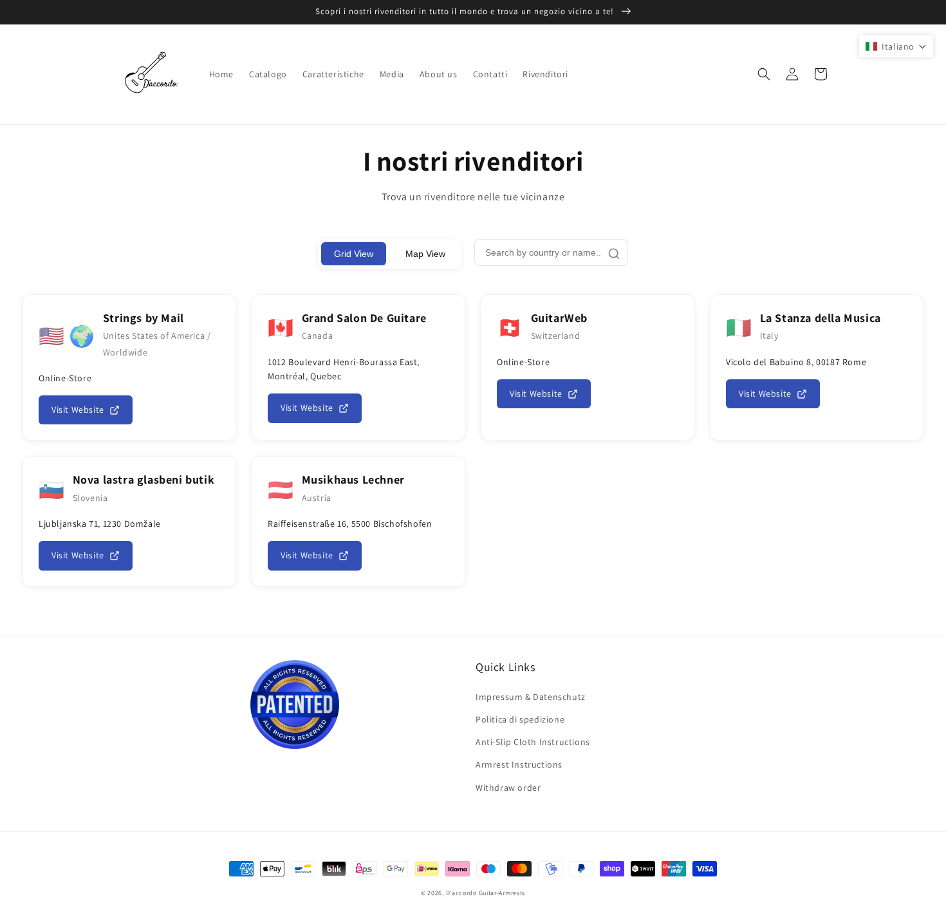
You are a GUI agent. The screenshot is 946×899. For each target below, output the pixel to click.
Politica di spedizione (520, 719)
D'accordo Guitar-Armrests (486, 893)
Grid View (353, 254)
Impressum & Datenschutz (531, 697)
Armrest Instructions (519, 764)
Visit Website (77, 409)
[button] (764, 74)
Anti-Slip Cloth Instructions (533, 742)
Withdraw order (508, 787)
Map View (425, 254)
